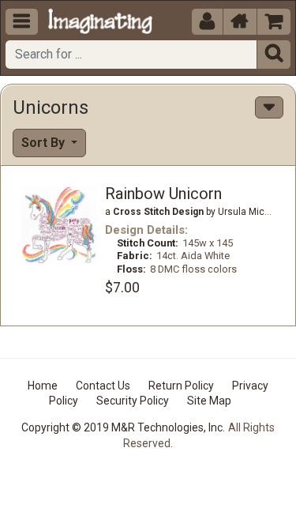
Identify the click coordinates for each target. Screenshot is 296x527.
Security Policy (132, 400)
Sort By (44, 142)
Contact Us (103, 385)
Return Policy (181, 385)
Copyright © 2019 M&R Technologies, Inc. (123, 427)
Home (43, 385)
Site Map (209, 400)
